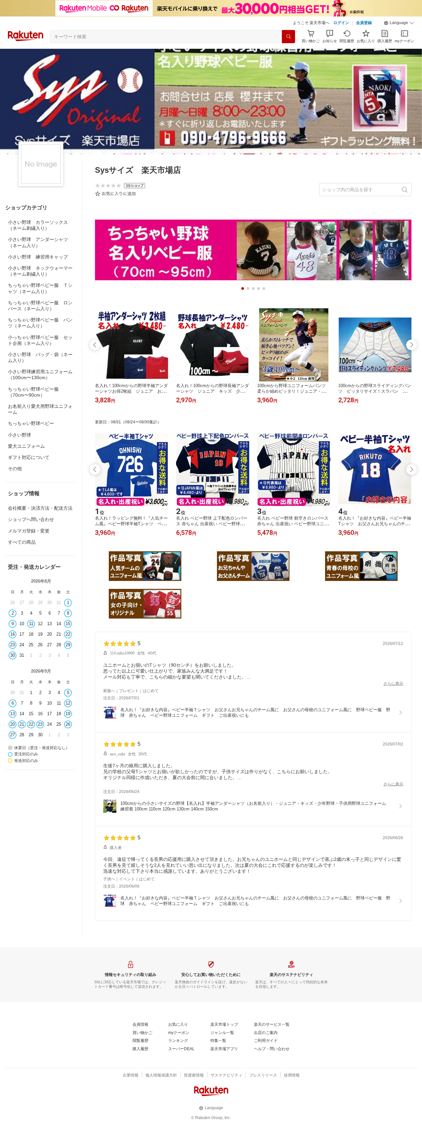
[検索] (288, 36)
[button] (399, 23)
